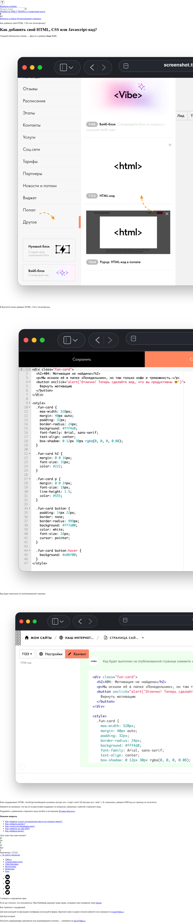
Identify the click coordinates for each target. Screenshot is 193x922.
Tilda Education (11, 864)
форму (99, 903)
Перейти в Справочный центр (31, 11)
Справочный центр (14, 862)
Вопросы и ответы (8, 19)
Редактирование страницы (29, 19)
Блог (7, 871)
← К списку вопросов (10, 855)
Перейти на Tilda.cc (8, 11)
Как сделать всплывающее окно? (20, 826)
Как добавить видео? (14, 831)
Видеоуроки (10, 866)
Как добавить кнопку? (15, 824)
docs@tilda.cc (80, 921)
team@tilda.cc (118, 912)
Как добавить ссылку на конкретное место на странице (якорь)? (33, 821)
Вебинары (9, 869)
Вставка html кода (67, 811)
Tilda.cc (8, 859)
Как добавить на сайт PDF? (17, 828)
